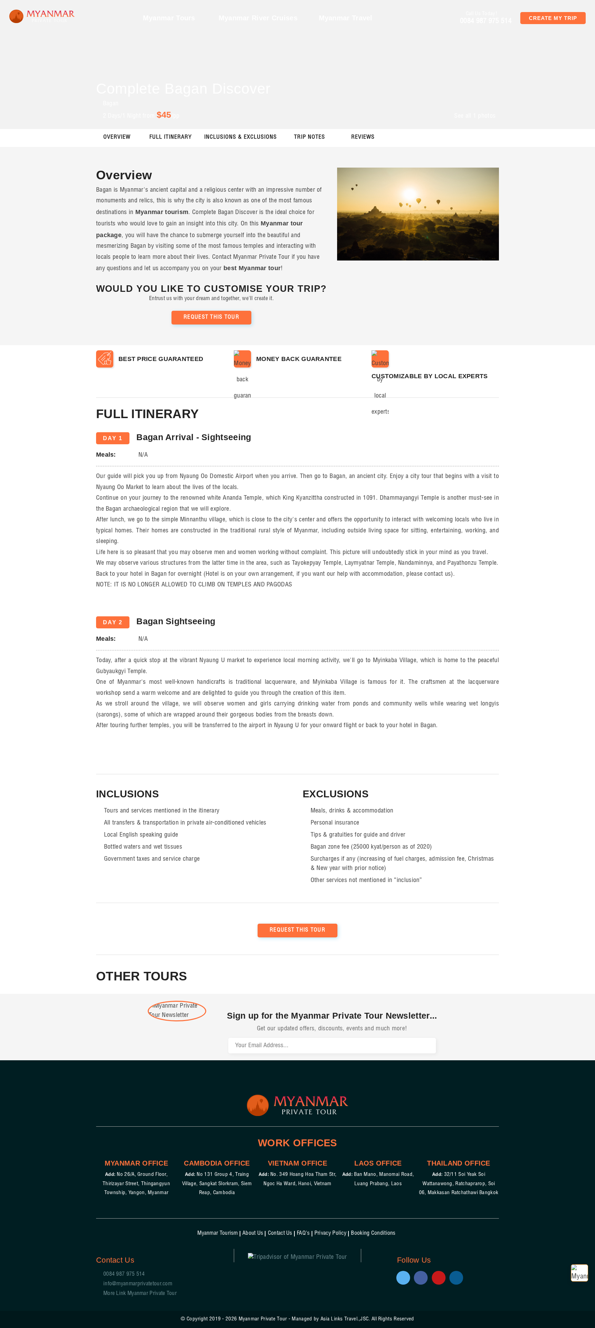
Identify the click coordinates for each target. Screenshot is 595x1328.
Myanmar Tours (170, 18)
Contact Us (280, 1233)
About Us (252, 1233)
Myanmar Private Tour (263, 1319)
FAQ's (303, 1233)
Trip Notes (309, 137)
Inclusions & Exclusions (240, 137)
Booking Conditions (373, 1233)
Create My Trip (553, 18)
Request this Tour (211, 317)
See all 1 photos (474, 116)
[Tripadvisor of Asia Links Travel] (297, 1256)
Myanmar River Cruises (258, 18)
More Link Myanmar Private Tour (140, 1294)
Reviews (363, 137)
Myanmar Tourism (217, 1233)
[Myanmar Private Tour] (42, 16)
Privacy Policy (330, 1233)
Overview (117, 137)
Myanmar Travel (347, 18)
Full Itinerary (170, 137)
